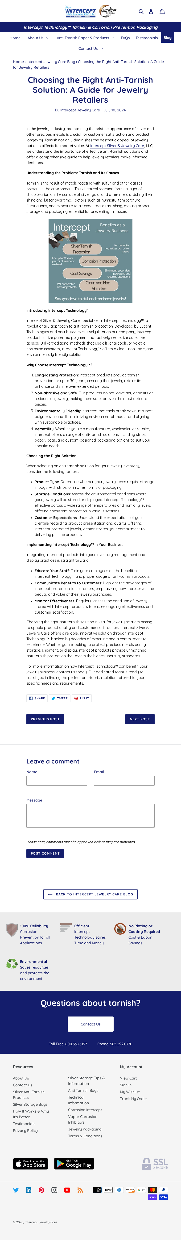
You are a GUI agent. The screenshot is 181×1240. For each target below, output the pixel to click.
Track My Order (133, 1098)
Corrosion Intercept (85, 1109)
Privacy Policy (25, 1130)
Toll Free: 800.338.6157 (68, 1044)
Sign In (126, 1085)
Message (34, 800)
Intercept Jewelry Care (80, 110)
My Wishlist (130, 1091)
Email (99, 771)
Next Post (140, 719)
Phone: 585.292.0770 (114, 1044)
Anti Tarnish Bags (83, 1090)
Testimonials (24, 1123)
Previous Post (45, 719)
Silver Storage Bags (30, 1104)
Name (31, 771)
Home (18, 61)
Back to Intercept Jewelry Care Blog (94, 894)
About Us (21, 1078)
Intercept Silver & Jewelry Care (117, 145)
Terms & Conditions (85, 1136)
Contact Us (91, 1024)
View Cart (128, 1078)
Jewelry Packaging (85, 1129)
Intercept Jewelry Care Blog (51, 61)
